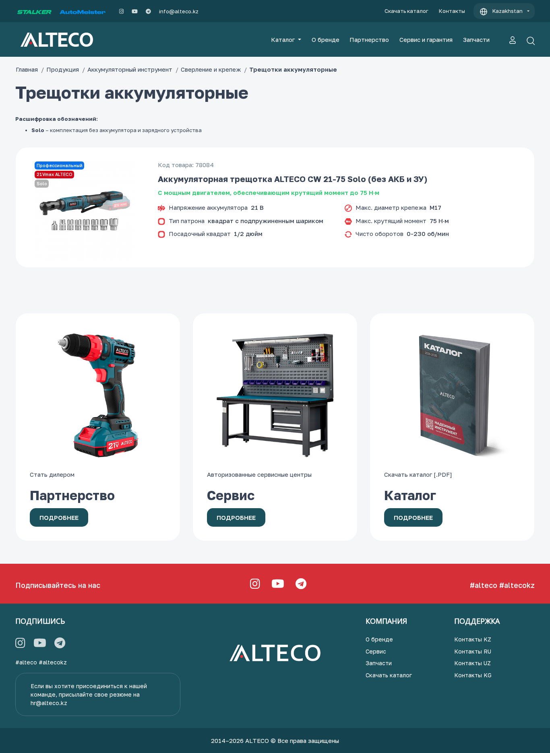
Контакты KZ (472, 639)
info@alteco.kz (178, 11)
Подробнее (59, 517)
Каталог (283, 39)
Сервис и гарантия (426, 39)
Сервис (376, 651)
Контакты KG (473, 675)
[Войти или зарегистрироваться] (512, 39)
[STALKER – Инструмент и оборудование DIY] (34, 11)
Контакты (452, 11)
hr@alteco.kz (49, 702)
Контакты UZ (472, 663)
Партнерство (369, 39)
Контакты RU (472, 651)
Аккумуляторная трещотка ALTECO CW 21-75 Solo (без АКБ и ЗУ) (292, 179)
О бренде (325, 39)
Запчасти (476, 39)
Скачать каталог (406, 11)
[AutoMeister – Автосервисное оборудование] (82, 11)
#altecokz (517, 585)
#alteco (483, 585)
